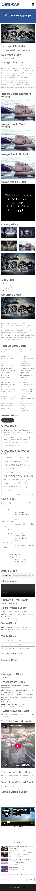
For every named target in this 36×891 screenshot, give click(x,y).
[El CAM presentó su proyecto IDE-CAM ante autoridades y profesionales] (4, 854)
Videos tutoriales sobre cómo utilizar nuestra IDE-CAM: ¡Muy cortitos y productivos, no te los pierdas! (17, 697)
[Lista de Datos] (4, 869)
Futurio (23, 887)
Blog (6, 677)
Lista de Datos (6, 702)
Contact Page (8, 786)
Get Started (7, 420)
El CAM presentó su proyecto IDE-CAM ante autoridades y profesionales (21, 853)
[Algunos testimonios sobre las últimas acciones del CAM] (4, 848)
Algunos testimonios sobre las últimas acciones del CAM (21, 847)
